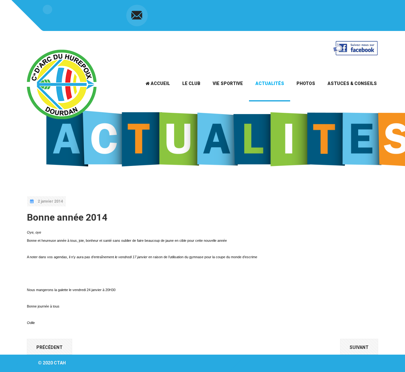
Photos (305, 83)
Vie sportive (228, 83)
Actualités (269, 83)
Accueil (160, 83)
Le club (191, 83)
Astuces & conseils (352, 83)
